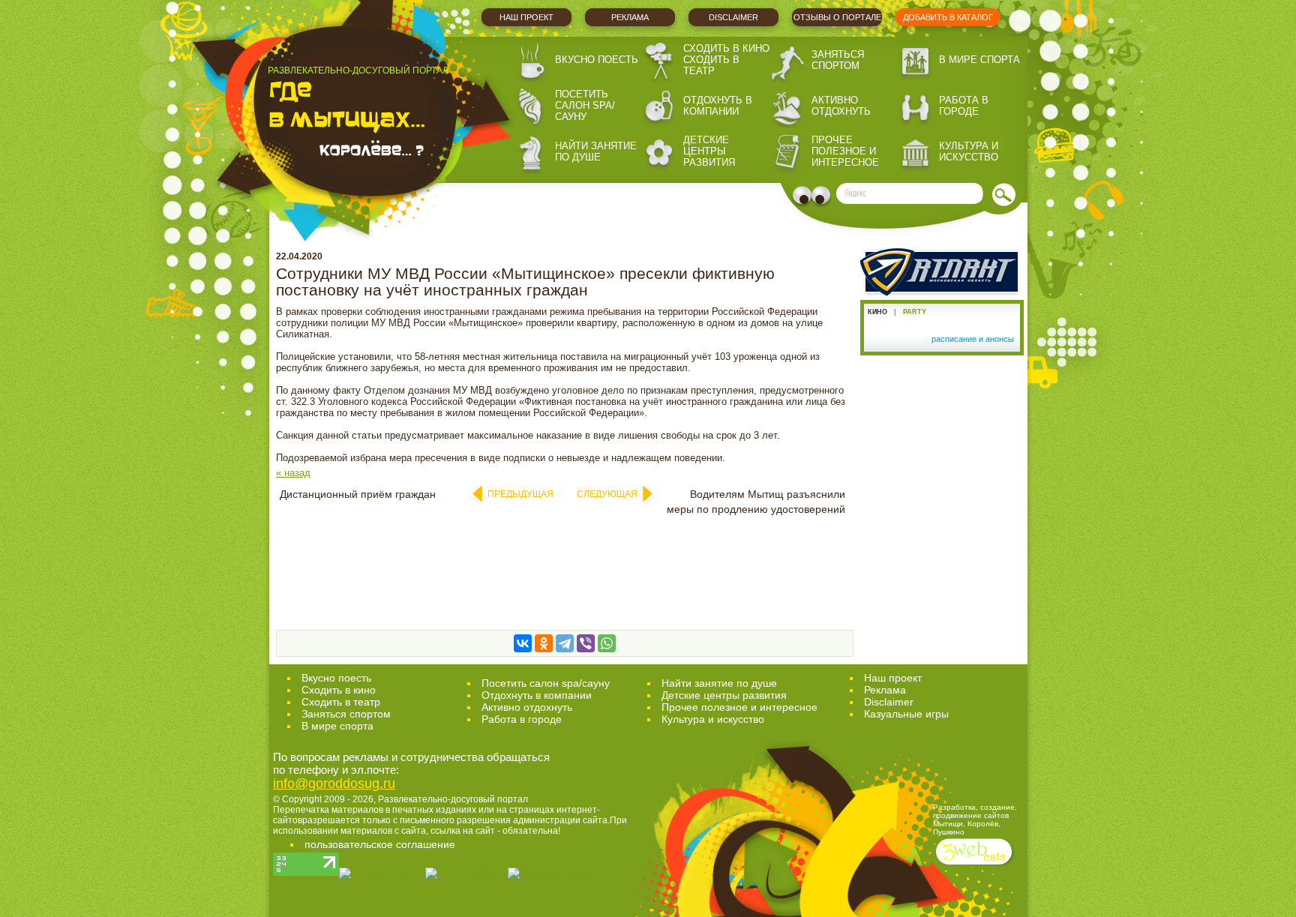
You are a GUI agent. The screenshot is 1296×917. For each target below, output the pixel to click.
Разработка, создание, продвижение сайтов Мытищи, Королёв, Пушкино (975, 819)
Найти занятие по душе (596, 151)
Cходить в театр (341, 702)
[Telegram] (565, 643)
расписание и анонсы (973, 338)
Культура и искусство (968, 151)
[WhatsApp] (607, 643)
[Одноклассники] (544, 643)
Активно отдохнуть (841, 105)
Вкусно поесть (596, 59)
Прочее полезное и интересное (845, 151)
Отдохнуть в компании (717, 105)
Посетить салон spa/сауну (585, 105)
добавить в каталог (948, 17)
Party (914, 312)
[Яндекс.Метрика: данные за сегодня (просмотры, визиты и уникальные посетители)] (549, 874)
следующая (607, 494)
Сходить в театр (711, 65)
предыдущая (521, 494)
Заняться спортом (838, 60)
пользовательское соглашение (379, 844)
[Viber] (586, 643)
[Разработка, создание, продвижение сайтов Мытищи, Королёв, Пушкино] (975, 866)
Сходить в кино (726, 48)
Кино (877, 312)
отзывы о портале (837, 17)
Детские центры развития (709, 151)
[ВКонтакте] (523, 643)
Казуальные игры (906, 714)
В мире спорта (979, 59)
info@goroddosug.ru (334, 783)
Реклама (630, 17)
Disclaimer (733, 17)
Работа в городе (963, 105)
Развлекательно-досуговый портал (453, 799)
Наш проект (527, 17)
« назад (293, 472)
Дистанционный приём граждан (358, 494)
